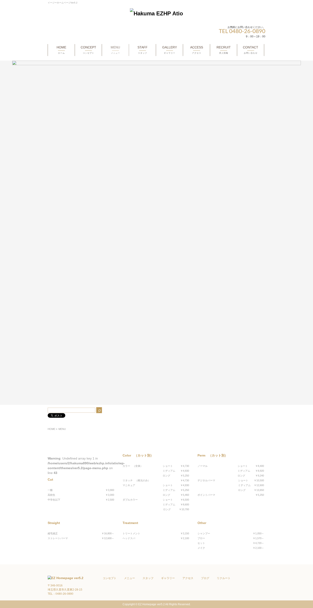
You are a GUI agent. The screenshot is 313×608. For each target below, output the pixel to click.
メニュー (129, 578)
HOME (51, 429)
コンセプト (109, 578)
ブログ (205, 578)
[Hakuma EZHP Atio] (156, 13)
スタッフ (148, 578)
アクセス (187, 578)
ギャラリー (168, 578)
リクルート (224, 578)
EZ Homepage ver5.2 (151, 604)
